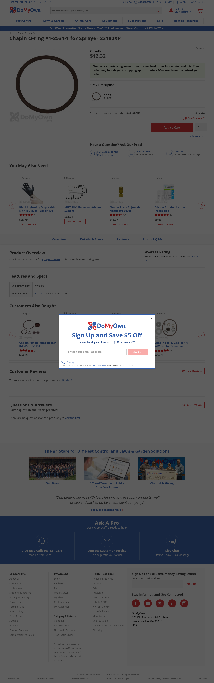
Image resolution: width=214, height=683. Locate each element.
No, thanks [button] (67, 362)
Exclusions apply (99, 365)
